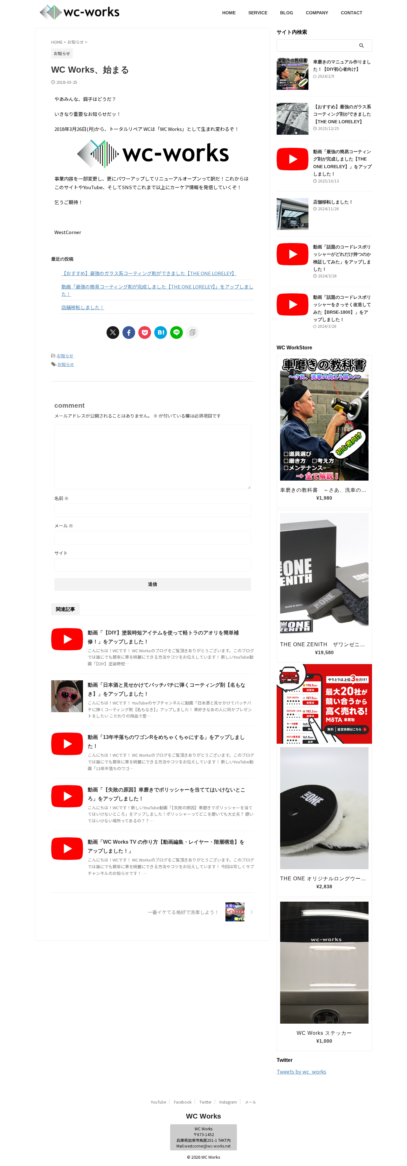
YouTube (158, 1102)
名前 (61, 498)
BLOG (286, 12)
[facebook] (128, 332)
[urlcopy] (192, 332)
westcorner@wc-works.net (207, 1145)
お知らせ (65, 356)
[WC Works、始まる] (160, 332)
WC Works (203, 1116)
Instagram (228, 1102)
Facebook (182, 1102)
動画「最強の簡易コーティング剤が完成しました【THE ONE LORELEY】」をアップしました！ (157, 290)
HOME (229, 12)
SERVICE (257, 12)
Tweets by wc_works (301, 1071)
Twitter (205, 1102)
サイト (61, 553)
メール (63, 525)
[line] (176, 332)
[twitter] (113, 332)
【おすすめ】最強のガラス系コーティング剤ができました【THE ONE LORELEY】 (149, 273)
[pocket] (144, 332)
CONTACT (351, 12)
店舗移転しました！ (82, 307)
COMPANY (317, 12)
